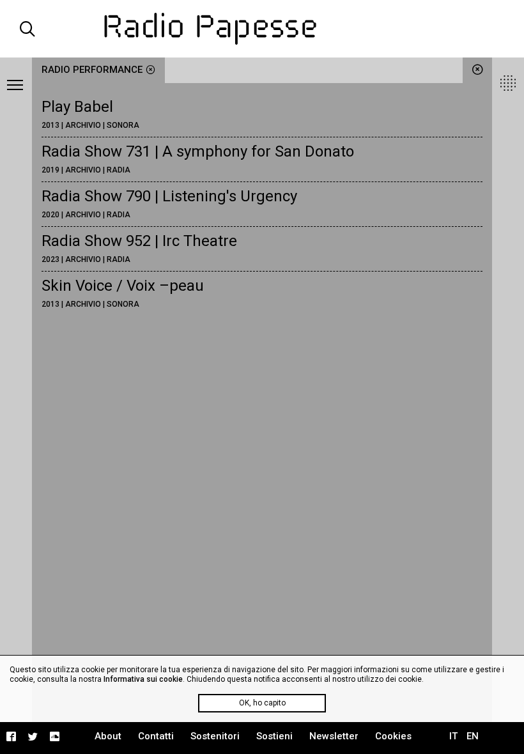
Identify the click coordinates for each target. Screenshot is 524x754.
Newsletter (333, 736)
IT (453, 736)
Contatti (156, 736)
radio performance (92, 69)
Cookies (393, 736)
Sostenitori (215, 736)
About (108, 736)
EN (472, 736)
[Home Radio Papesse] (262, 29)
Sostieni (274, 736)
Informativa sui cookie (143, 679)
